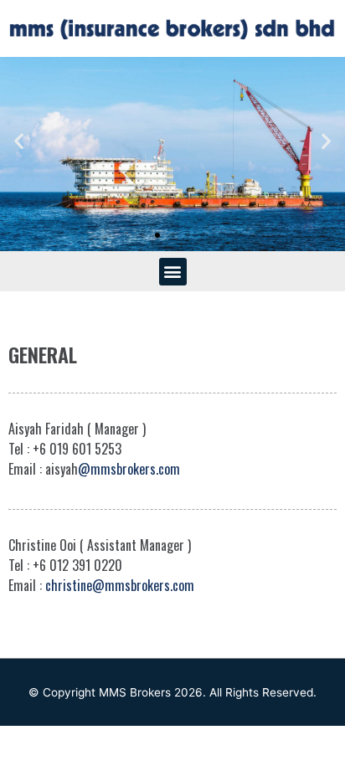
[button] (142, 235)
